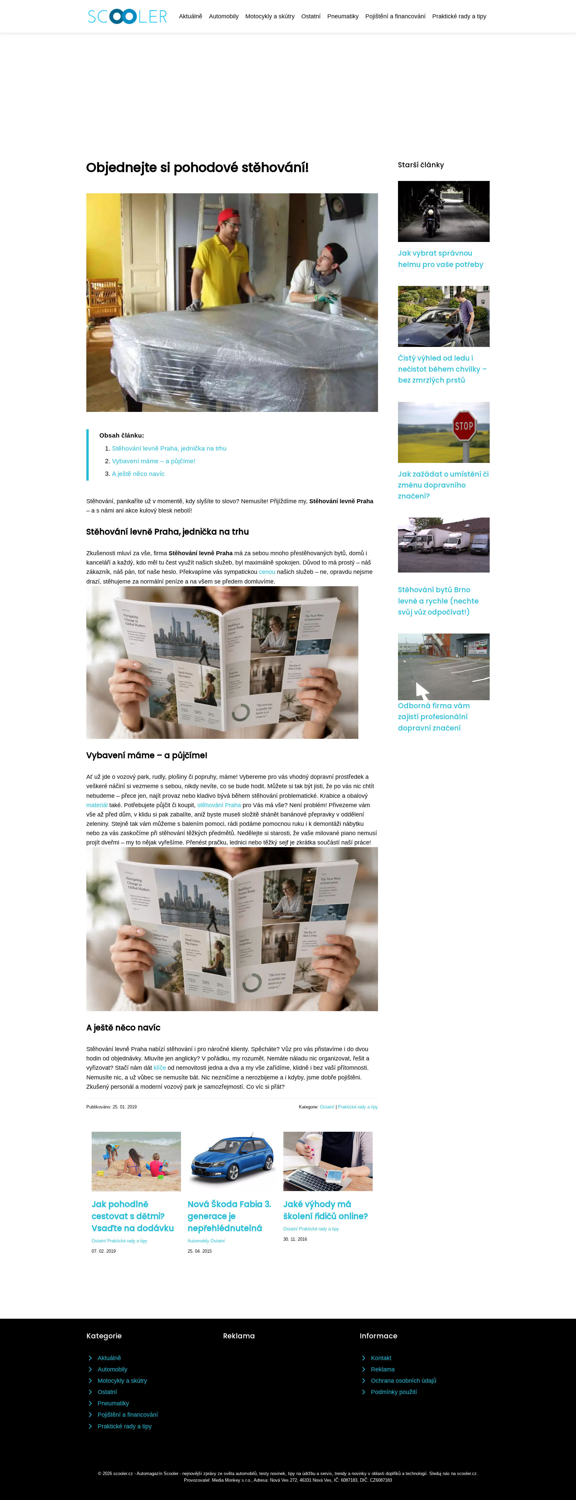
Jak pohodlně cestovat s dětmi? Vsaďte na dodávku (133, 1216)
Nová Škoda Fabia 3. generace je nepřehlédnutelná (229, 1216)
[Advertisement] (288, 82)
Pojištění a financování (395, 16)
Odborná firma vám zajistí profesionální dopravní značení (434, 717)
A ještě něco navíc (138, 473)
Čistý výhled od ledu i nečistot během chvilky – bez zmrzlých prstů (442, 369)
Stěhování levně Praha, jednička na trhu (169, 448)
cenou (267, 572)
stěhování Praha (219, 805)
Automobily (224, 16)
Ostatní (311, 16)
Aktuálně (190, 16)
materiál (97, 805)
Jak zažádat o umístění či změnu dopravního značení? (443, 485)
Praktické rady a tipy (459, 16)
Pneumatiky (343, 16)
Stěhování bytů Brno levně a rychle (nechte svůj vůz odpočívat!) (438, 601)
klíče (160, 1067)
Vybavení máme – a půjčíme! (153, 461)
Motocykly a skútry (270, 16)
